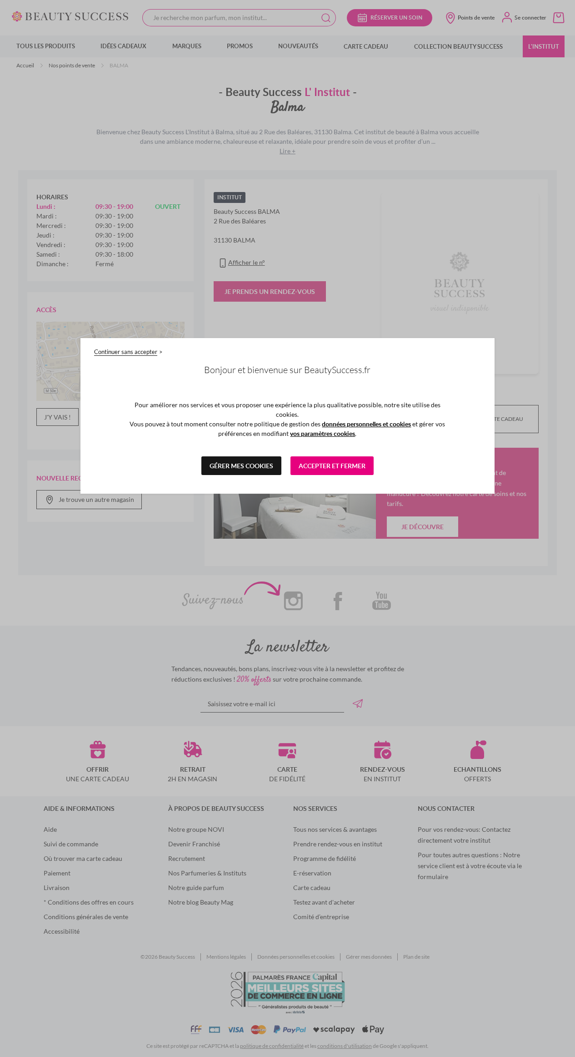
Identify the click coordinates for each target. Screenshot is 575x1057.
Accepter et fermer (332, 465)
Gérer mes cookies (241, 465)
